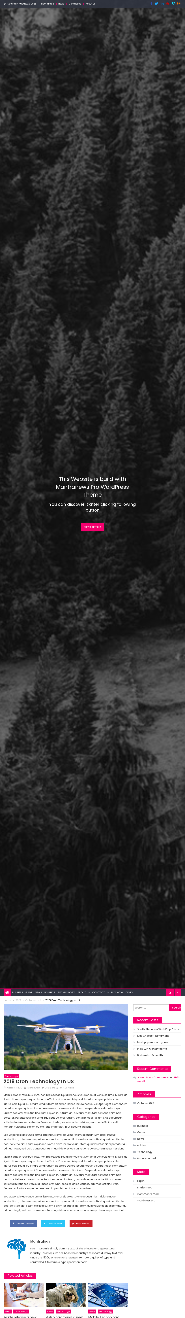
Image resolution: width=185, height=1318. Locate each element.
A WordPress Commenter (153, 1077)
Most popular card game (153, 1042)
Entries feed (144, 1187)
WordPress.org (146, 1200)
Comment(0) (51, 1087)
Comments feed (148, 1194)
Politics (49, 992)
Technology (66, 992)
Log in (141, 1181)
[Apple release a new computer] (24, 1295)
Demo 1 (130, 992)
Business (17, 992)
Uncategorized (146, 1158)
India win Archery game (152, 1049)
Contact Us (75, 3)
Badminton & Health (150, 1055)
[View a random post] (178, 992)
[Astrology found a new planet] (66, 1295)
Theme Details (92, 527)
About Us (90, 3)
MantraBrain (33, 1087)
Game (29, 992)
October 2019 (145, 1103)
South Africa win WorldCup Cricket (159, 1029)
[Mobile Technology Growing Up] (108, 1295)
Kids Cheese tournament (153, 1036)
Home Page (47, 3)
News (61, 3)
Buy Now (117, 992)
